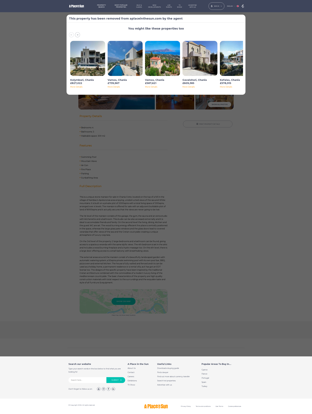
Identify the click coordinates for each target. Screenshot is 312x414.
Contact (131, 372)
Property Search (101, 6)
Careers (131, 376)
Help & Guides (139, 6)
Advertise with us (164, 385)
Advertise (192, 6)
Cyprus (204, 370)
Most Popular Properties (121, 6)
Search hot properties (166, 381)
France (204, 374)
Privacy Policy (186, 406)
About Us (132, 368)
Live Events (169, 6)
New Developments (154, 6)
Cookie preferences (234, 406)
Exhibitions (132, 381)
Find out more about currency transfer (173, 376)
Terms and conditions (203, 406)
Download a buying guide (168, 368)
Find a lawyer (162, 372)
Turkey (204, 386)
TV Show (179, 6)
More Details (76, 87)
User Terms (219, 406)
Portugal (205, 378)
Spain (204, 382)
